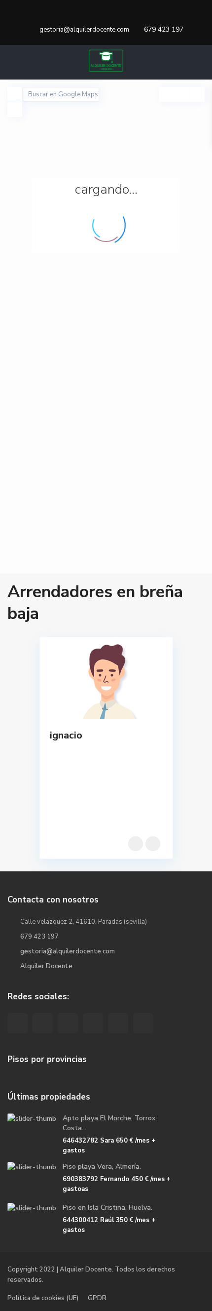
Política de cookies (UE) (42, 1298)
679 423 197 (163, 29)
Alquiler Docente (46, 966)
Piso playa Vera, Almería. (102, 1166)
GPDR (97, 1298)
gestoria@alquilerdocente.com (67, 951)
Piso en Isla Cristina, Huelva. (107, 1207)
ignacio (66, 735)
